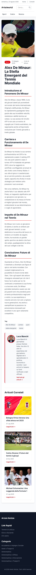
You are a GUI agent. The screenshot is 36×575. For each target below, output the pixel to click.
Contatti (31, 2)
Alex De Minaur (10, 325)
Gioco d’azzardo (8, 533)
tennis (21, 328)
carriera (20, 325)
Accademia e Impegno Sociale (13, 545)
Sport (4, 14)
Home (24, 2)
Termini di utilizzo (8, 530)
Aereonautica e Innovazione (12, 558)
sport (27, 325)
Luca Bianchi (22, 336)
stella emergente (11, 328)
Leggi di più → (10, 426)
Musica (21, 14)
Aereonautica (6, 552)
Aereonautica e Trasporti (11, 561)
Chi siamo (5, 536)
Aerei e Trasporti (8, 549)
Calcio (12, 14)
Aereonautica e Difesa (10, 555)
